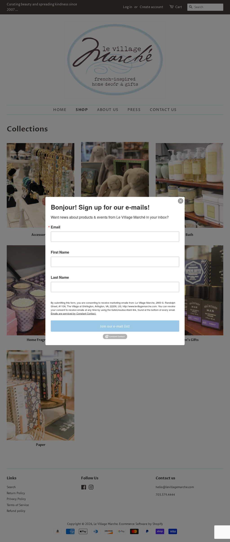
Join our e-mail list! (115, 326)
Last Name (60, 277)
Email (55, 227)
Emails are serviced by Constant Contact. (73, 313)
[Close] (180, 201)
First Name (60, 252)
